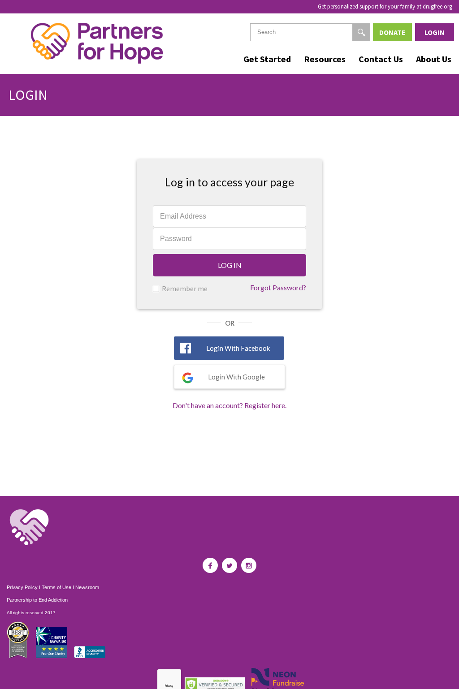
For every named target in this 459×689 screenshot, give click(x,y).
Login (434, 32)
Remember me (185, 288)
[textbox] (310, 32)
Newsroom (87, 587)
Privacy (169, 686)
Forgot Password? (278, 287)
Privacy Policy (22, 587)
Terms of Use (56, 587)
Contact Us (381, 59)
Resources (325, 59)
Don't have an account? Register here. (229, 405)
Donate (392, 32)
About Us (433, 59)
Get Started (267, 59)
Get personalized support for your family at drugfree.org (385, 6)
